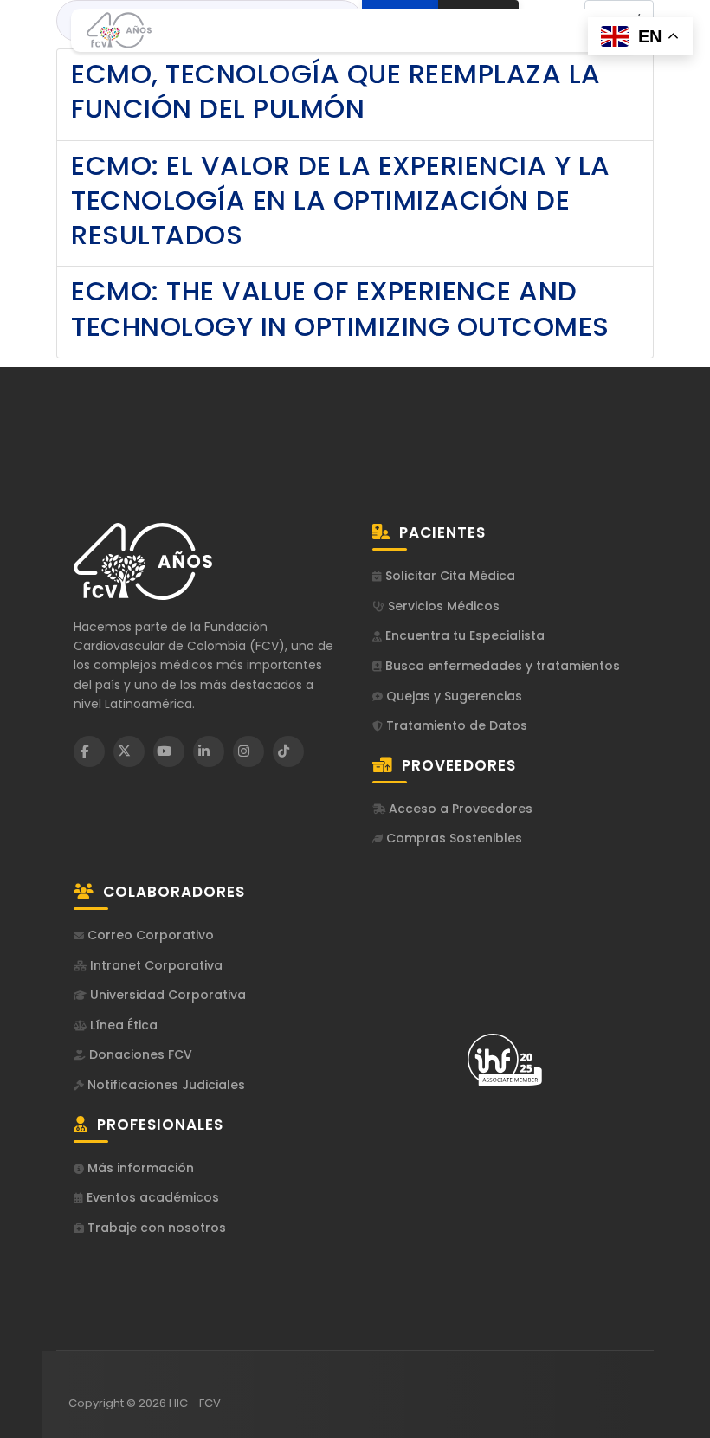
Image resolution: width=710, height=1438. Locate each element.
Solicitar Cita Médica (448, 576)
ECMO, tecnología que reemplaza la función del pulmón (336, 91)
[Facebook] (89, 751)
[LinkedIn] (208, 751)
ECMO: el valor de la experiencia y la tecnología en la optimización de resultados (340, 200)
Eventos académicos (151, 1198)
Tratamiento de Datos (455, 726)
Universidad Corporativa (166, 995)
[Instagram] (248, 751)
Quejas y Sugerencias (452, 696)
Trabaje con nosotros (155, 1228)
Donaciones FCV (139, 1055)
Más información (139, 1168)
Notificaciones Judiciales (164, 1085)
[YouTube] (168, 751)
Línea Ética (122, 1025)
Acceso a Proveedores (458, 809)
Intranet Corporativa (155, 966)
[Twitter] (129, 751)
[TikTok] (288, 751)
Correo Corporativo (149, 935)
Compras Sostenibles (452, 838)
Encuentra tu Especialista (463, 636)
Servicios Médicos (442, 606)
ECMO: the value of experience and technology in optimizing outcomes (340, 308)
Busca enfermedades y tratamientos (501, 666)
